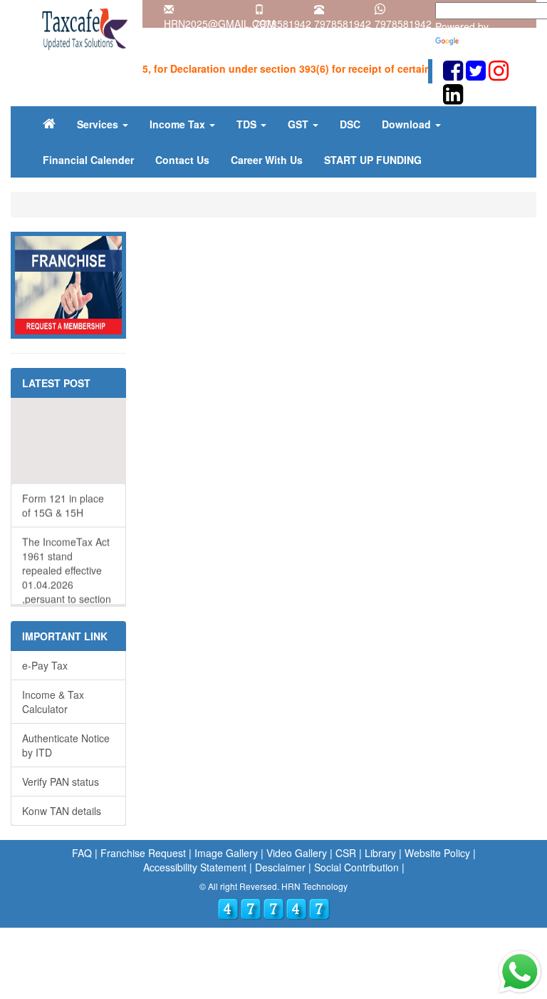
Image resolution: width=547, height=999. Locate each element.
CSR (345, 853)
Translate (483, 41)
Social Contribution (356, 867)
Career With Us (267, 160)
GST (299, 124)
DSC (350, 124)
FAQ (82, 853)
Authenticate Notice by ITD (66, 745)
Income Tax (179, 124)
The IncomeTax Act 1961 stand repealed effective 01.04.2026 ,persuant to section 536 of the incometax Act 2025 (66, 576)
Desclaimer (280, 867)
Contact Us (182, 160)
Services (99, 124)
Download (408, 124)
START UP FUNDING (373, 160)
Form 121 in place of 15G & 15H (63, 497)
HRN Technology (313, 886)
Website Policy (437, 853)
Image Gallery (226, 853)
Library (380, 853)
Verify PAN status (60, 781)
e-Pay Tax (45, 665)
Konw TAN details (61, 811)
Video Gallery (296, 853)
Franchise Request (143, 853)
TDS (247, 124)
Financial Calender (88, 160)
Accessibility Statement (194, 867)
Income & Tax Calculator (53, 701)
